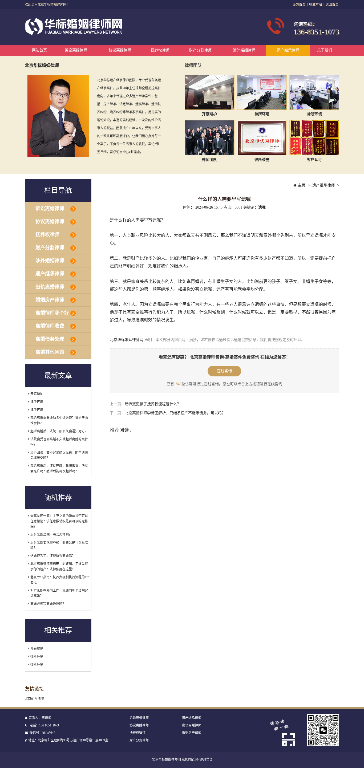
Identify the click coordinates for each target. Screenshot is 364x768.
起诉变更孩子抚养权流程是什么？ (153, 404)
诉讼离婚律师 (76, 50)
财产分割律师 (200, 50)
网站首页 (39, 50)
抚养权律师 (160, 50)
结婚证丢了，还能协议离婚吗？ (52, 556)
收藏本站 (315, 4)
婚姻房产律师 (49, 300)
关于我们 (324, 50)
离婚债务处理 (49, 339)
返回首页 (332, 4)
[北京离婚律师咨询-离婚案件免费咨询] (74, 34)
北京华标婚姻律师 (42, 65)
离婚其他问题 (49, 352)
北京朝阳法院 (34, 699)
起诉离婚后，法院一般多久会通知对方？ (59, 431)
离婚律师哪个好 (52, 313)
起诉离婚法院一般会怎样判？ (51, 535)
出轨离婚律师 (49, 287)
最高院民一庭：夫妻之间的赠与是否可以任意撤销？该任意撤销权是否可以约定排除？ (59, 521)
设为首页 (299, 4)
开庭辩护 (36, 394)
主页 (301, 185)
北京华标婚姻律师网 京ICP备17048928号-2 (182, 759)
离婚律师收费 (49, 326)
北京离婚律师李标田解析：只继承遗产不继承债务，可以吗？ (175, 413)
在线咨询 (224, 371)
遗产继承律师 (288, 50)
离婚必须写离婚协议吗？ (48, 604)
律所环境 (36, 402)
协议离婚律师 (120, 50)
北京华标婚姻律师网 (126, 340)
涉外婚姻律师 (244, 50)
